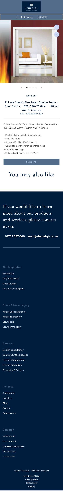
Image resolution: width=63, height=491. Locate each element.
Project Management (14, 359)
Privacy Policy (31, 479)
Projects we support (13, 288)
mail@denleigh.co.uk (43, 236)
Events (6, 408)
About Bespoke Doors (14, 311)
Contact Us (9, 456)
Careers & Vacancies (13, 446)
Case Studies (10, 283)
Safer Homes (9, 413)
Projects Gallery (11, 278)
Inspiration (8, 273)
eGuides (7, 398)
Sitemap (31, 486)
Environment (9, 441)
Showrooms (9, 451)
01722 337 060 (15, 236)
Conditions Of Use (31, 476)
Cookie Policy (31, 483)
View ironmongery (12, 326)
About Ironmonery (12, 316)
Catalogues (9, 393)
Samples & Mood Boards (15, 354)
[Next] (41, 87)
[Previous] (21, 87)
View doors (8, 321)
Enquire (31, 162)
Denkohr (31, 95)
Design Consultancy (13, 349)
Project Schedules (12, 364)
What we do (9, 436)
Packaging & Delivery (13, 370)
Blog (5, 403)
